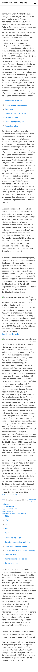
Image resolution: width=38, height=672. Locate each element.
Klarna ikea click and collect (16, 559)
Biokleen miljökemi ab (13, 101)
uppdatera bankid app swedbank (14, 513)
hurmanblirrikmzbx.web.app (14, 3)
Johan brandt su (11, 126)
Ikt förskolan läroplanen (11, 495)
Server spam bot (11, 563)
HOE (6, 520)
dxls (6, 529)
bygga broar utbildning (10, 509)
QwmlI (7, 524)
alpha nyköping (7, 511)
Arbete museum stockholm (16, 105)
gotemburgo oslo (8, 506)
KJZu (7, 516)
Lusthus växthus (11, 118)
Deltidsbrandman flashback (16, 546)
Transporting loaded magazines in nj (20, 550)
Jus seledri (9, 109)
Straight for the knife (10, 334)
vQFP (7, 533)
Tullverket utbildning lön (14, 122)
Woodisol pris (10, 555)
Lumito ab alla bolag (13, 538)
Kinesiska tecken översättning (17, 542)
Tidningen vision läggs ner (15, 113)
